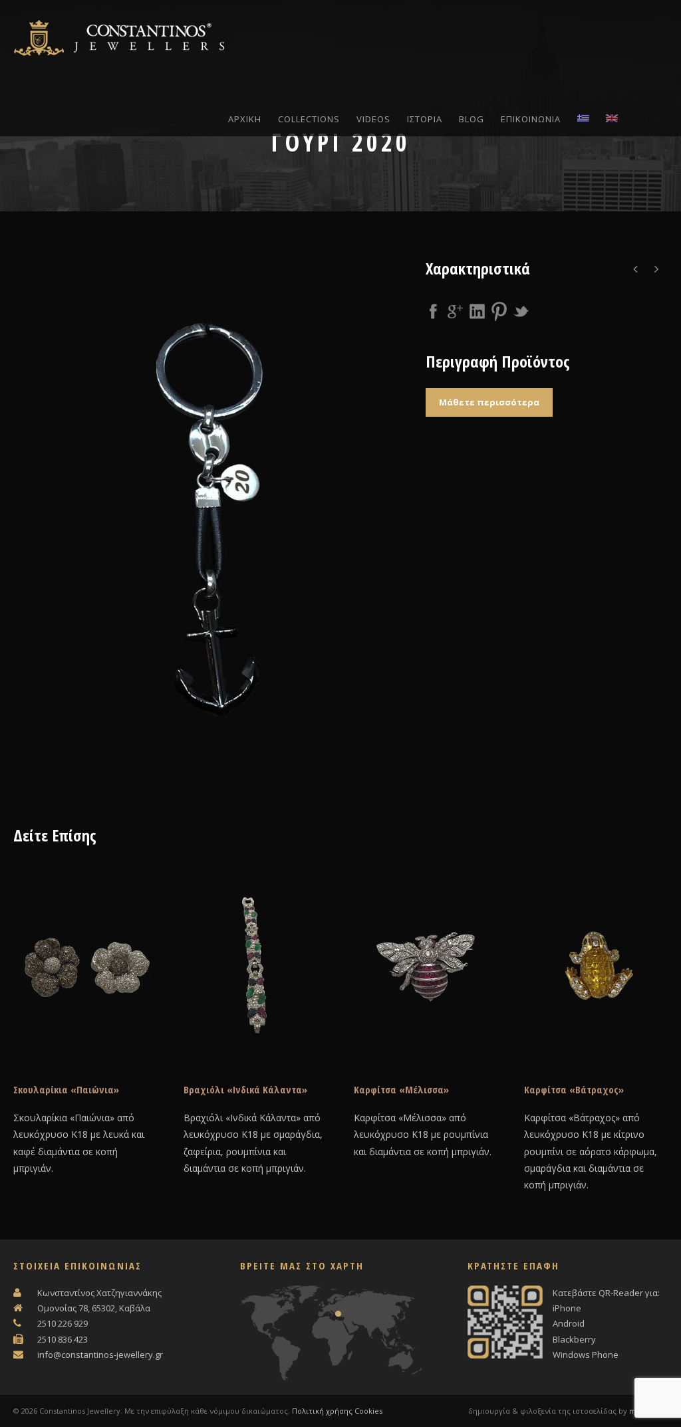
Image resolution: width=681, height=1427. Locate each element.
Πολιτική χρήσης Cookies (337, 1411)
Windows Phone (585, 1355)
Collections (309, 119)
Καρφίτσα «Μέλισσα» (401, 1089)
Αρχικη (244, 119)
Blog (471, 119)
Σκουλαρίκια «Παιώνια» (66, 1089)
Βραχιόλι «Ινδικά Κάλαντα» (245, 1089)
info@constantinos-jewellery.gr (100, 1355)
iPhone (567, 1308)
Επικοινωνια (531, 119)
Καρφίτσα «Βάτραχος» (574, 1089)
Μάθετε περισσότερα (489, 402)
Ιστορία (424, 119)
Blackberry (574, 1339)
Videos (373, 119)
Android (569, 1323)
